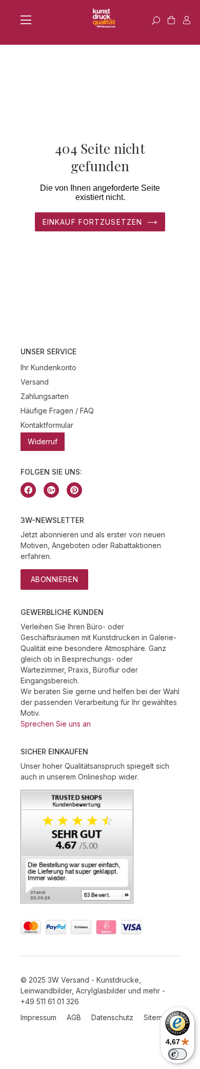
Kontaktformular (47, 425)
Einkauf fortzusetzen (92, 222)
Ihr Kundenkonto (48, 367)
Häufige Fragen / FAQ (57, 410)
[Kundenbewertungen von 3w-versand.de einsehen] (77, 900)
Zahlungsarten (45, 396)
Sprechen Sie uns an (56, 723)
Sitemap (157, 1017)
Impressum (38, 1017)
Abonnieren (54, 579)
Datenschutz (112, 1017)
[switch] (177, 1054)
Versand (35, 381)
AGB (74, 1017)
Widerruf (42, 441)
